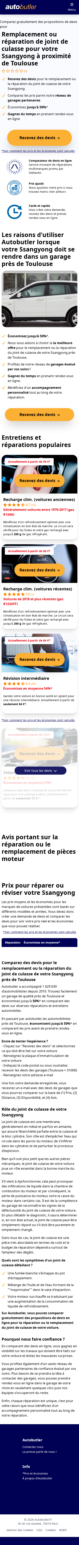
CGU (39, 1530)
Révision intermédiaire (26, 678)
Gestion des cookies (19, 1530)
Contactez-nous (33, 1447)
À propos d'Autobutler (37, 1478)
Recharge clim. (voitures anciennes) (39, 499)
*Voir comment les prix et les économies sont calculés (38, 151)
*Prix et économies (35, 1473)
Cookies (51, 1530)
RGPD (63, 1530)
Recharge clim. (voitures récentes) (37, 589)
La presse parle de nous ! (39, 1452)
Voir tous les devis (38, 770)
